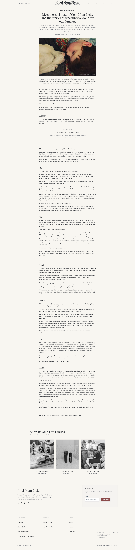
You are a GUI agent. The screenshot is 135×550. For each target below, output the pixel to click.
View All (101, 435)
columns (46, 415)
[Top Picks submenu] (117, 3)
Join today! (105, 499)
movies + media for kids (75, 415)
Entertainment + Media (67, 10)
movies (66, 415)
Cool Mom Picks (67, 2)
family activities (60, 415)
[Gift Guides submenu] (107, 3)
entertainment (52, 415)
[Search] (20, 3)
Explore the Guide (69, 141)
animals (41, 415)
